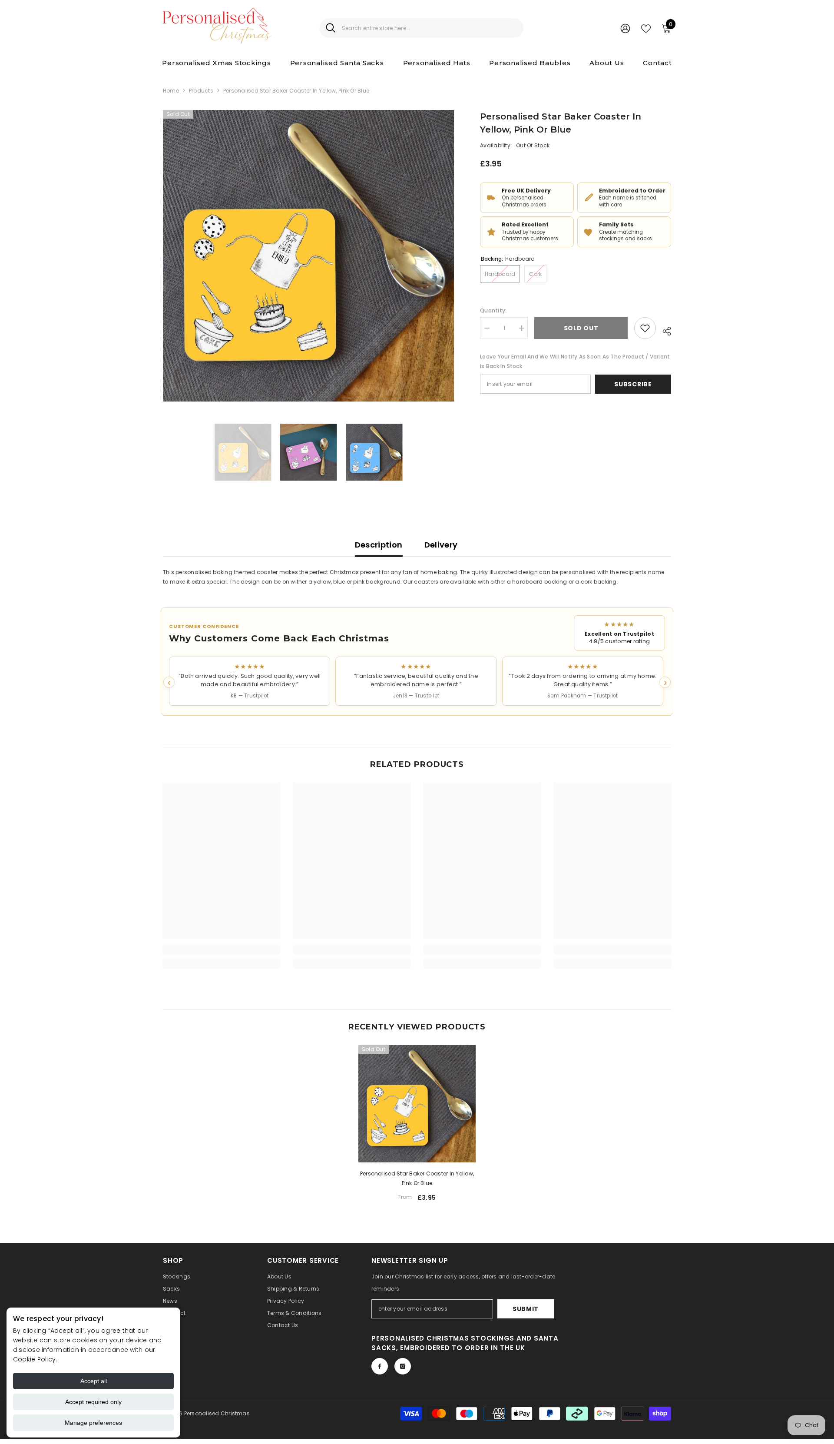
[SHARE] (663, 330)
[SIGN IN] (625, 28)
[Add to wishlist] (645, 328)
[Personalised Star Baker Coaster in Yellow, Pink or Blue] (417, 1103)
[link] (221, 950)
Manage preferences (93, 1422)
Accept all (93, 1381)
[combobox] (429, 28)
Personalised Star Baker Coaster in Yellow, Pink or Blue (417, 1178)
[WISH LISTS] (646, 28)
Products (201, 90)
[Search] (421, 28)
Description (379, 544)
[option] (308, 256)
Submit (526, 1309)
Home (171, 90)
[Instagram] (402, 1366)
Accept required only (93, 1401)
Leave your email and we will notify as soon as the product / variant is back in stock (575, 361)
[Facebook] (379, 1366)
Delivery (441, 544)
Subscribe (633, 384)
